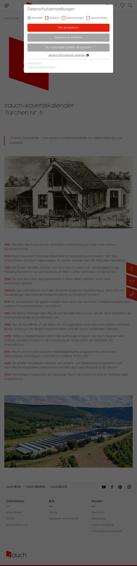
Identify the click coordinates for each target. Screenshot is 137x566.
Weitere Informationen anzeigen (67, 55)
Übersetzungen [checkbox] (75, 18)
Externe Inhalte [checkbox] (99, 18)
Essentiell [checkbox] (37, 18)
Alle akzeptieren (68, 27)
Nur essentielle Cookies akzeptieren (69, 47)
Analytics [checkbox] (54, 18)
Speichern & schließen (68, 37)
